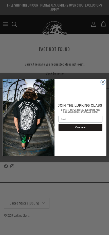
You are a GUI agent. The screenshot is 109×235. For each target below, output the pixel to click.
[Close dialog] (103, 82)
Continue (80, 127)
